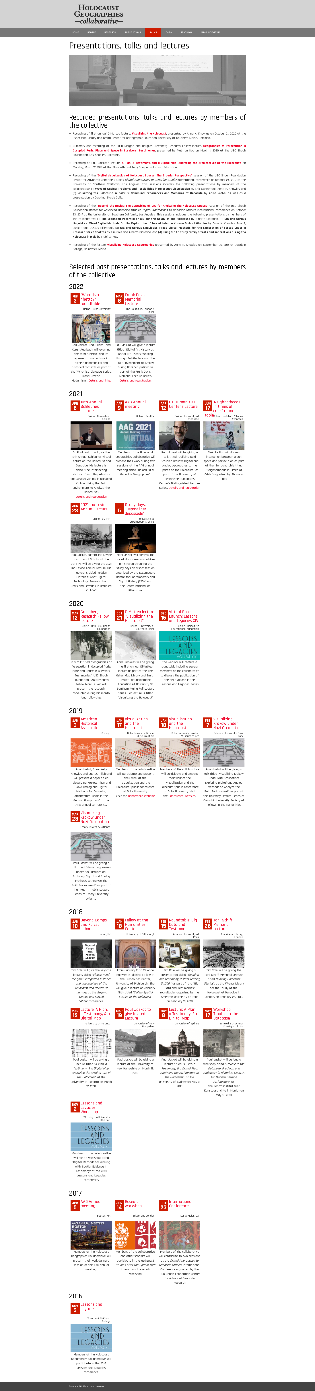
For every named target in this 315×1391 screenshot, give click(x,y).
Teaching (186, 32)
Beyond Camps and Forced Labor (94, 924)
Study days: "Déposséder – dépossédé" (137, 509)
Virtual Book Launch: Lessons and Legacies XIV (183, 616)
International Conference (180, 1204)
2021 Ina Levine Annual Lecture (94, 507)
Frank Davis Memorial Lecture (135, 299)
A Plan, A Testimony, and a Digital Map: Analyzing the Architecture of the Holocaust (181, 163)
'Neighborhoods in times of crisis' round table (222, 408)
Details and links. (99, 380)
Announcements (211, 32)
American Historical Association (91, 723)
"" (144, 175)
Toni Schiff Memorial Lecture (222, 924)
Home (76, 32)
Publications (133, 32)
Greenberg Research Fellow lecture (95, 616)
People (92, 32)
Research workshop (133, 1204)
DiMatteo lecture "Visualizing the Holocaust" (139, 616)
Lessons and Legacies (91, 1307)
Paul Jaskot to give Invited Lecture (138, 1014)
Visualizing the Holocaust (149, 133)
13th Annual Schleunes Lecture (91, 406)
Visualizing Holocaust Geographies (130, 245)
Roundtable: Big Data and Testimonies (183, 924)
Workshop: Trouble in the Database (225, 1014)
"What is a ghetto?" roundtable (90, 299)
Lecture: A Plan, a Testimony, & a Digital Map (95, 1014)
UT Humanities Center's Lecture (183, 404)
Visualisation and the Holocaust (180, 723)
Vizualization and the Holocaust (136, 723)
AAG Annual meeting (135, 404)
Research (110, 32)
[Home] (99, 14)
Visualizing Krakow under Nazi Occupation (227, 723)
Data (169, 32)
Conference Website (141, 796)
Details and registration (135, 380)
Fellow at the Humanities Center (136, 924)
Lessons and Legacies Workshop (91, 1107)
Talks (153, 32)
